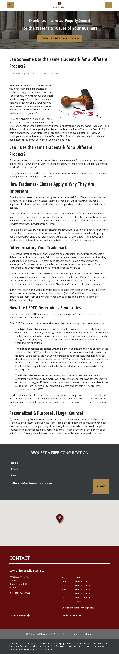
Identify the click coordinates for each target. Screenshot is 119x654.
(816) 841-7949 (22, 593)
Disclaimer (87, 634)
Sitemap (73, 634)
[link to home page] (59, 5)
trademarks (54, 160)
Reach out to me (75, 429)
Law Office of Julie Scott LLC (88, 129)
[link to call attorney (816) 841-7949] (10, 5)
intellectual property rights (52, 132)
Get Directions (69, 615)
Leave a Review (18, 615)
